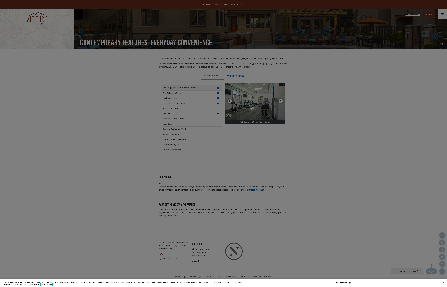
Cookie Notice (46, 284)
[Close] (443, 282)
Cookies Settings (343, 283)
